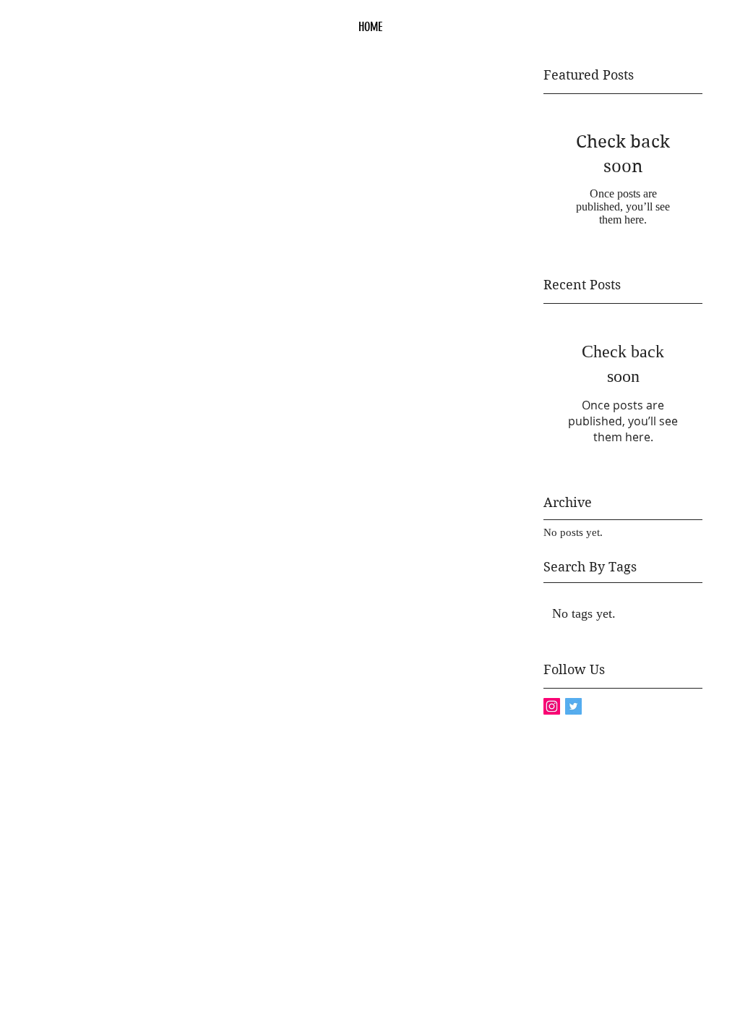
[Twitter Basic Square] (573, 706)
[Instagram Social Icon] (551, 706)
